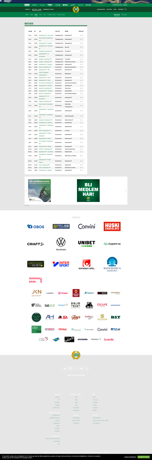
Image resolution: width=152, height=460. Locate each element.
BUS (93, 394)
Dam (76, 399)
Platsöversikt (76, 420)
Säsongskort (56, 436)
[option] (39, 190)
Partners (95, 415)
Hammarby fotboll (54, 412)
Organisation (56, 415)
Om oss (95, 399)
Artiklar (95, 410)
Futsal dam (76, 410)
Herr (76, 397)
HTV (59, 399)
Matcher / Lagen (76, 394)
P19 (76, 402)
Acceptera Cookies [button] (144, 457)
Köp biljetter (76, 418)
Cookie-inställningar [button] (130, 457)
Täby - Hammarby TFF (44, 165)
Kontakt (57, 428)
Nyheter (57, 397)
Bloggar (57, 405)
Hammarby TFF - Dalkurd (45, 170)
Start (94, 397)
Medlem (57, 431)
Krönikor (57, 402)
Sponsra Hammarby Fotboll (100, 420)
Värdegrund (56, 423)
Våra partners (97, 418)
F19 (76, 405)
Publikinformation (55, 418)
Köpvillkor (57, 441)
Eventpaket (96, 423)
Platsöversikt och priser (53, 438)
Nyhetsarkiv (56, 407)
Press (58, 425)
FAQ (59, 444)
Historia (57, 420)
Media (95, 405)
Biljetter (75, 415)
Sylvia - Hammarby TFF (44, 167)
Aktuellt (57, 394)
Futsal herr (76, 407)
